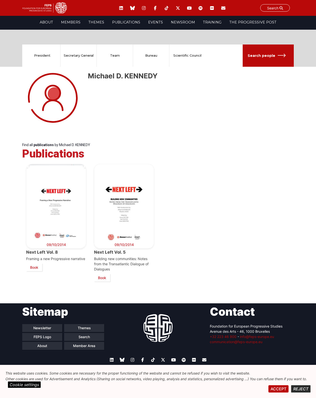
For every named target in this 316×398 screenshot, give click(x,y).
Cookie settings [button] (24, 384)
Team (115, 55)
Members (70, 22)
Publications (126, 22)
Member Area (84, 346)
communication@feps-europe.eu (236, 342)
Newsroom (183, 22)
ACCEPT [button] (278, 388)
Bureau (151, 55)
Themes (96, 22)
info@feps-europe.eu (257, 336)
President (42, 55)
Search (273, 8)
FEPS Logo (42, 337)
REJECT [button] (300, 388)
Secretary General (79, 55)
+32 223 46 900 (223, 336)
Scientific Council (187, 55)
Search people (261, 55)
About (46, 22)
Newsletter (42, 328)
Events (155, 22)
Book (34, 267)
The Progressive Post (252, 22)
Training (212, 22)
